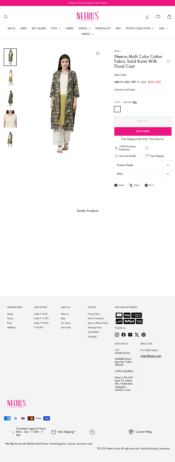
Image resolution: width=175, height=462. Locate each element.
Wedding (11, 327)
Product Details (125, 165)
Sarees (70, 28)
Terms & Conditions (96, 318)
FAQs (120, 174)
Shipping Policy (95, 327)
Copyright (92, 337)
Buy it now (143, 131)
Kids (118, 28)
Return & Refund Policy (98, 323)
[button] (17, 266)
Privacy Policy (94, 314)
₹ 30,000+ (39, 327)
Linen (24, 28)
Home (116, 51)
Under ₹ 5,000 (41, 314)
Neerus (86, 34)
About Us (65, 314)
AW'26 (11, 28)
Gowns (10, 318)
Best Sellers (39, 28)
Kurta (9, 323)
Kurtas (83, 28)
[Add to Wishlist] (168, 61)
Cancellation (93, 332)
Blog (63, 318)
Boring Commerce (160, 448)
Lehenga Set (103, 28)
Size (123, 102)
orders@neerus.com (150, 356)
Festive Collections (138, 28)
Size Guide (66, 327)
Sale (162, 28)
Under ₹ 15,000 (41, 318)
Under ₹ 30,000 (41, 323)
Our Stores (65, 323)
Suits (54, 28)
